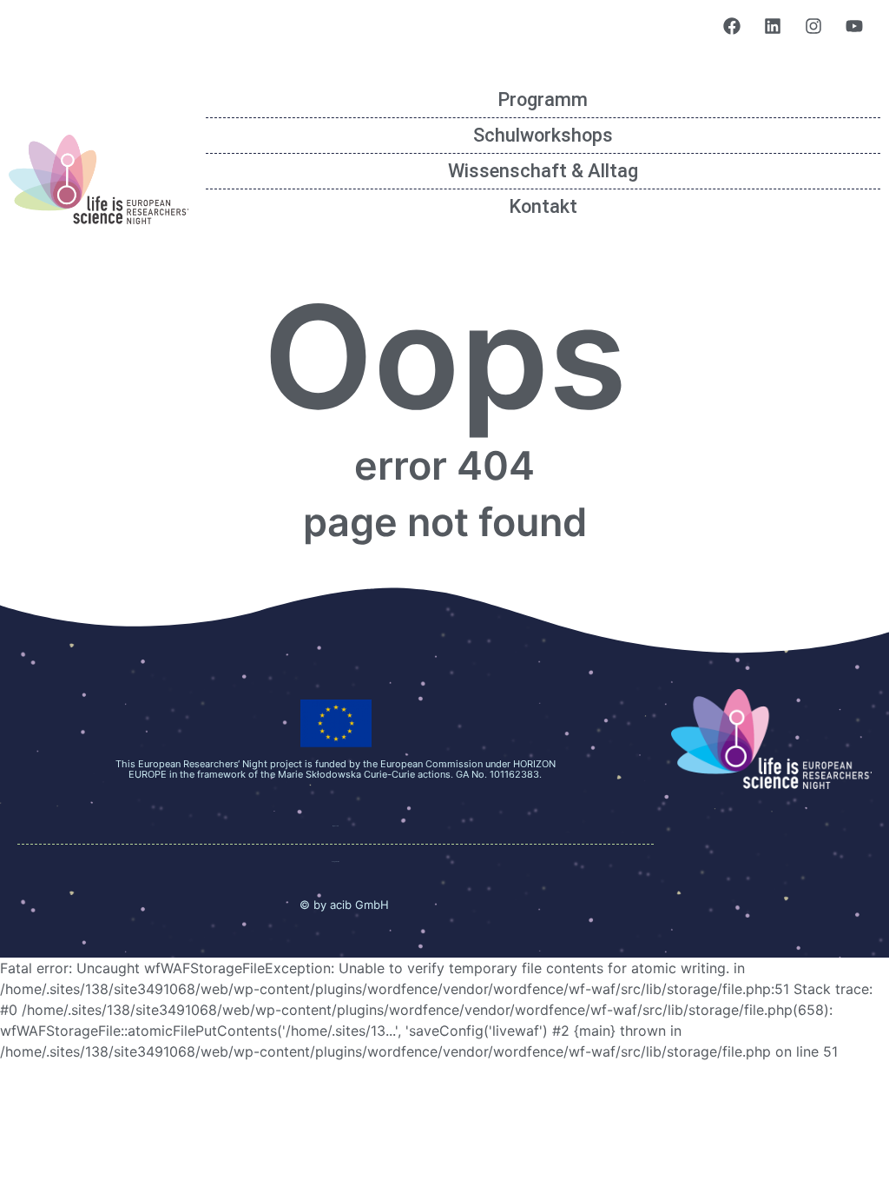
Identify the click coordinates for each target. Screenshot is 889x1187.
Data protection (335, 861)
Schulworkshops (543, 135)
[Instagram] (813, 26)
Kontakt (543, 206)
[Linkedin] (772, 26)
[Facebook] (731, 26)
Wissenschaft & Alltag (543, 171)
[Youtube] (854, 26)
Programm (542, 99)
